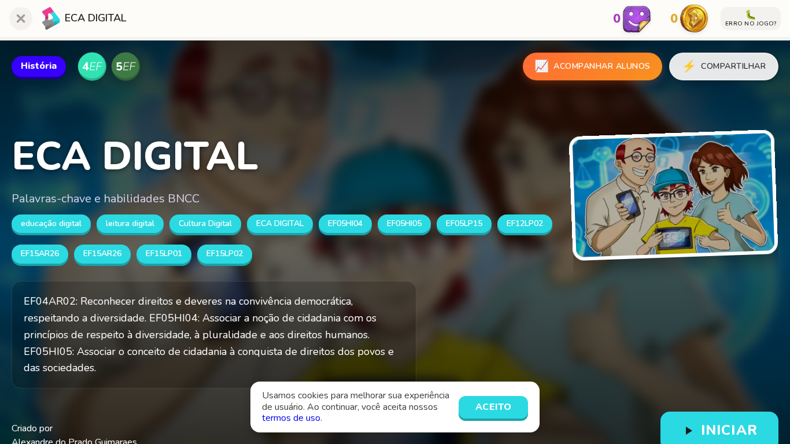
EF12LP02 (525, 223)
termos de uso (291, 418)
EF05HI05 (404, 223)
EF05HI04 (345, 223)
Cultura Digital (205, 223)
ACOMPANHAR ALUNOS (592, 66)
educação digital (51, 223)
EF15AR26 (40, 253)
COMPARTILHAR (724, 66)
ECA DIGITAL (280, 223)
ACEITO (493, 407)
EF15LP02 (224, 253)
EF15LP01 (164, 253)
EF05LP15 (464, 223)
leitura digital (130, 223)
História (39, 66)
